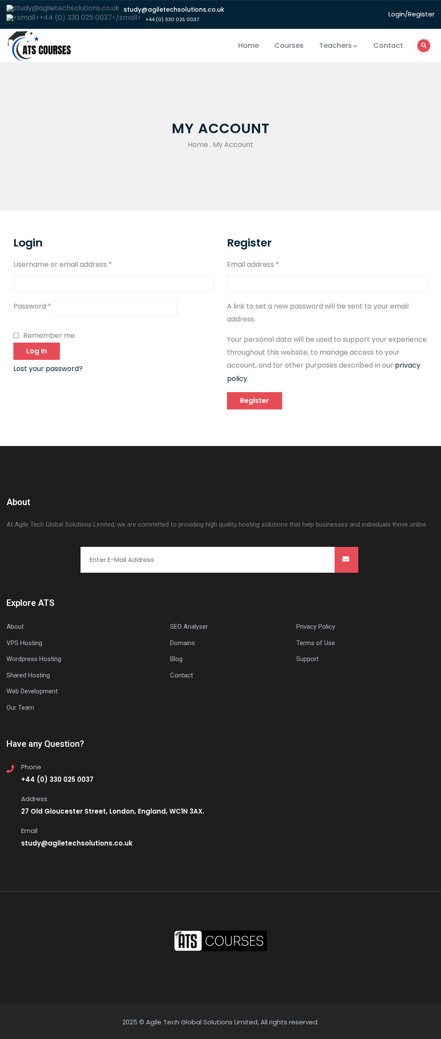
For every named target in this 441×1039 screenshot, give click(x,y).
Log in (36, 351)
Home (248, 45)
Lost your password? (48, 369)
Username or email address (62, 264)
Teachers (335, 45)
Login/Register (411, 14)
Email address (253, 264)
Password (32, 306)
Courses (289, 45)
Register (254, 401)
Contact (388, 45)
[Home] (39, 45)
